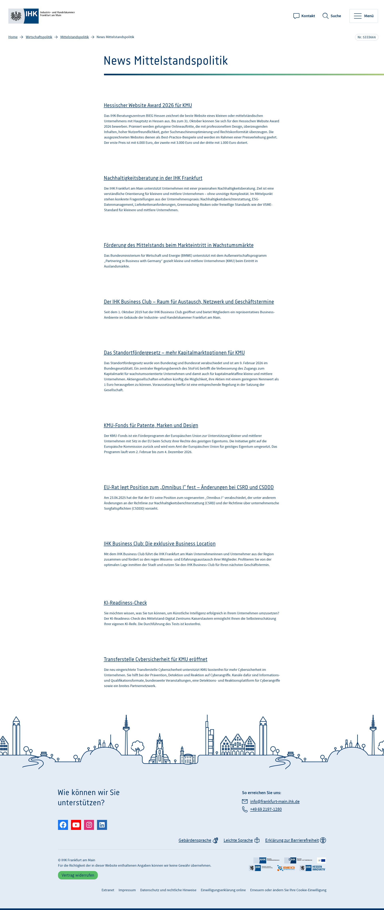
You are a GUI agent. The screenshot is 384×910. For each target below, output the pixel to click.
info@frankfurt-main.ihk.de (275, 802)
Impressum (127, 890)
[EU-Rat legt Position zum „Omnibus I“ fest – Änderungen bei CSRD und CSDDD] (192, 498)
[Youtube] (76, 825)
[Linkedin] (102, 825)
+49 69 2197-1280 (266, 809)
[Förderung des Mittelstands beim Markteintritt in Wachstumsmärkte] (192, 256)
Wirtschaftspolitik (39, 37)
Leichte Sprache (238, 840)
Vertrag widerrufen (78, 875)
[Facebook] (63, 825)
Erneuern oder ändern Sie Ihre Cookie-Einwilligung (288, 890)
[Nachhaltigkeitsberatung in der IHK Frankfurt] (192, 195)
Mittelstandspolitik (74, 37)
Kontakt (308, 16)
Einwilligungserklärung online (223, 890)
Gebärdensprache (195, 840)
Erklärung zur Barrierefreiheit (292, 840)
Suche (336, 16)
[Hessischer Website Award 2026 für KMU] (192, 124)
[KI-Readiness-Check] (192, 614)
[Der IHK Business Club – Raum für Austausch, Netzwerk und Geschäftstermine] (192, 310)
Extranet (108, 890)
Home (13, 37)
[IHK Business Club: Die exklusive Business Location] (192, 556)
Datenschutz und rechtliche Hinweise (168, 890)
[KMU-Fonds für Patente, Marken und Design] (192, 440)
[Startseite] (42, 16)
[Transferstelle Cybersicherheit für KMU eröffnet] (192, 673)
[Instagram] (89, 825)
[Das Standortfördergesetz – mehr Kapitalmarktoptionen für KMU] (192, 372)
